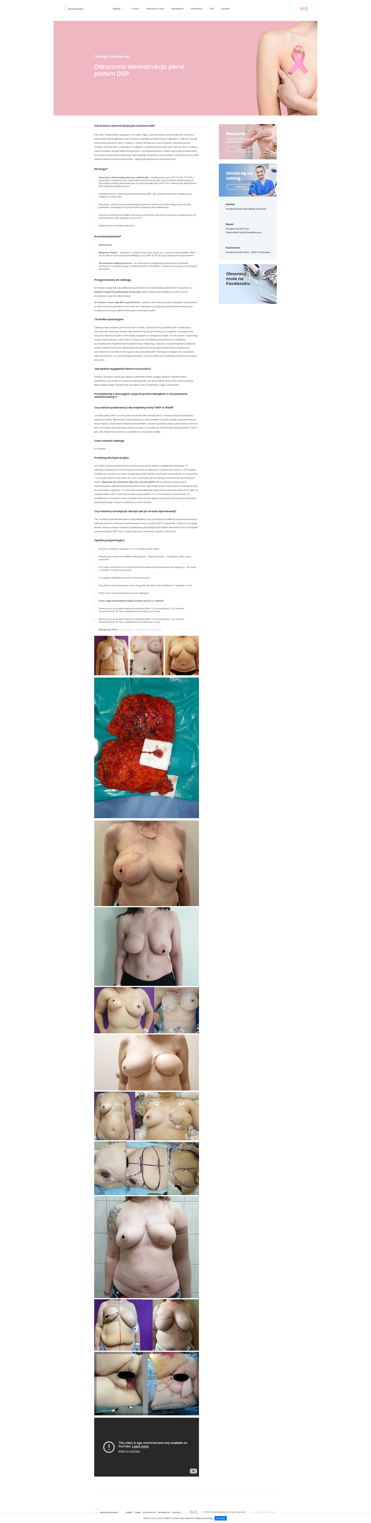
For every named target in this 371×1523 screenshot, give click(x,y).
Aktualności (177, 8)
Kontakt (225, 8)
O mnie (135, 8)
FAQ (212, 8)
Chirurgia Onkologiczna (111, 56)
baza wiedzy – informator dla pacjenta (141, 629)
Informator (196, 8)
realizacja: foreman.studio (264, 1512)
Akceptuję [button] (220, 1518)
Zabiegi (116, 8)
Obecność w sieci (155, 8)
